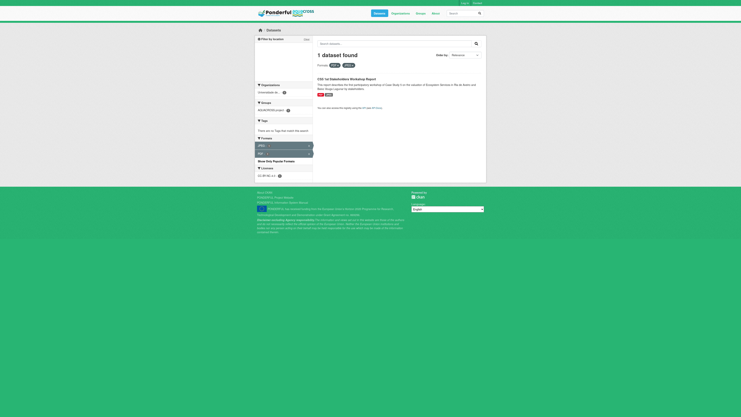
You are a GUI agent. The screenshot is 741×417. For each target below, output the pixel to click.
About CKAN (264, 192)
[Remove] (338, 65)
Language (418, 204)
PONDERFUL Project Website (275, 197)
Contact (477, 3)
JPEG (329, 94)
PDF (321, 94)
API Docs (376, 107)
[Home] (260, 30)
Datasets (379, 13)
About (436, 13)
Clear (307, 39)
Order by (441, 55)
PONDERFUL (418, 197)
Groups (421, 13)
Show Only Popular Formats (276, 161)
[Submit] (480, 13)
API (364, 107)
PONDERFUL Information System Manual (282, 202)
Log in (465, 3)
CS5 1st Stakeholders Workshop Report (346, 79)
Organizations (400, 13)
